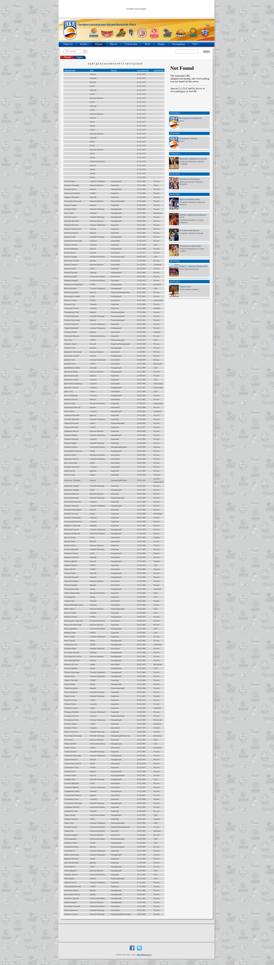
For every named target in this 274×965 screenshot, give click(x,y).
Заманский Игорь (71, 427)
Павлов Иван (69, 676)
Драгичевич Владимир (73, 384)
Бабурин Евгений (71, 225)
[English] (208, 25)
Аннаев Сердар (70, 205)
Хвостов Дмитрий (71, 863)
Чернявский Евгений (72, 886)
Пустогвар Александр (73, 736)
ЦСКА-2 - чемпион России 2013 (193, 266)
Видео (161, 44)
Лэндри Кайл (69, 601)
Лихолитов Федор (71, 581)
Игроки (98, 44)
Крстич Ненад (69, 537)
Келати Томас (69, 475)
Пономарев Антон (71, 720)
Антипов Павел (70, 209)
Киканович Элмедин (72, 480)
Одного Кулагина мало (189, 199)
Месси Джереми (70, 629)
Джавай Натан (70, 364)
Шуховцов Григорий (72, 906)
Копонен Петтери (71, 514)
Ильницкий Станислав (73, 451)
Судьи (79, 57)
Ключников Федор (71, 498)
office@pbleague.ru (144, 955)
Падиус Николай (71, 680)
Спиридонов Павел (72, 791)
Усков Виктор (69, 851)
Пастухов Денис (70, 692)
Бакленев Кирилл (71, 233)
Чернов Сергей (70, 882)
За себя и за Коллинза (189, 179)
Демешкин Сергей (71, 356)
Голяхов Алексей (71, 324)
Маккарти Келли (70, 617)
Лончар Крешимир (71, 589)
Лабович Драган (70, 561)
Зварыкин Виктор (71, 431)
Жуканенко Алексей (72, 407)
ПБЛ (194, 44)
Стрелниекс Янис (71, 799)
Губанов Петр (69, 348)
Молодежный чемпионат (190, 118)
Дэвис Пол (68, 391)
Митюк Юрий (69, 637)
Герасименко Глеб (71, 312)
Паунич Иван (69, 696)
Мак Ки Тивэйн (70, 613)
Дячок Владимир (71, 395)
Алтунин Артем (70, 189)
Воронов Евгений (71, 292)
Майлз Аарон (69, 609)
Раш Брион (68, 740)
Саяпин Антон (69, 771)
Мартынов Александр (73, 625)
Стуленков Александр (73, 803)
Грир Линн (68, 340)
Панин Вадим (69, 684)
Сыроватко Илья (71, 811)
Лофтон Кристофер (72, 593)
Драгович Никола (71, 388)
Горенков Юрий (70, 332)
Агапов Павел (69, 181)
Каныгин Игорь (70, 455)
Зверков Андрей (70, 435)
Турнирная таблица (188, 138)
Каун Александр (70, 463)
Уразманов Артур (71, 847)
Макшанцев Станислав (73, 621)
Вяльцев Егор (69, 304)
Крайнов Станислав (72, 526)
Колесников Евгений (72, 502)
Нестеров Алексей (71, 652)
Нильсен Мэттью (71, 664)
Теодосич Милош (71, 819)
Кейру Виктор (69, 471)
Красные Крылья (96, 98)
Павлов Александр (71, 672)
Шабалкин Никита (71, 890)
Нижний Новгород (97, 209)
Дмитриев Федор (71, 372)
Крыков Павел (70, 541)
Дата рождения (143, 70)
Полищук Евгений (71, 712)
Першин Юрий (70, 704)
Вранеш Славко (70, 300)
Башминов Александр (73, 241)
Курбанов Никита (71, 553)
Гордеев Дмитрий (71, 328)
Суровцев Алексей (71, 807)
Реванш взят (185, 287)
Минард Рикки (69, 633)
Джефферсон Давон (72, 368)
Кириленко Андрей (71, 490)
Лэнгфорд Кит (69, 597)
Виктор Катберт (70, 288)
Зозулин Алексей (71, 439)
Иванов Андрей (70, 443)
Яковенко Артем (70, 914)
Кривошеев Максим (72, 533)
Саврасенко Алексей (72, 763)
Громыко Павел (70, 344)
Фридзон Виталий (71, 859)
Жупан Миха (69, 411)
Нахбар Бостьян (70, 645)
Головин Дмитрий (71, 316)
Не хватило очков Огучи (190, 246)
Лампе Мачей (69, 569)
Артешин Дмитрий (71, 221)
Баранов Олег (69, 237)
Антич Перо (69, 213)
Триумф (93, 78)
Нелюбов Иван (70, 648)
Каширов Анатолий (71, 467)
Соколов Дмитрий (71, 783)
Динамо (93, 189)
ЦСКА (92, 86)
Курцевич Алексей (71, 557)
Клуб (92, 70)
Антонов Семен (70, 217)
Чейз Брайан (69, 878)
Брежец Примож (70, 265)
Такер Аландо (69, 815)
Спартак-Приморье (97, 181)
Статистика (131, 44)
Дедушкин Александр (72, 352)
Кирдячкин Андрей (71, 486)
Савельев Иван (70, 752)
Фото (147, 44)
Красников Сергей (71, 529)
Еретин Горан (69, 403)
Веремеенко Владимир (73, 284)
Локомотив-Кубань (97, 161)
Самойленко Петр (71, 767)
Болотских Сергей (71, 261)
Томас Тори (69, 823)
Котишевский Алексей (73, 522)
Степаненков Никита (72, 795)
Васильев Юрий (70, 276)
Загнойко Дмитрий (71, 419)
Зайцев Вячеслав (71, 423)
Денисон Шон (69, 360)
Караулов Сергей (71, 459)
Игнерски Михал (70, 447)
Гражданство (158, 70)
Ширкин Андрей (70, 902)
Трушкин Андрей (71, 835)
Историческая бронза (189, 230)
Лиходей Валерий (71, 577)
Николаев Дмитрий (71, 660)
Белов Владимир (71, 249)
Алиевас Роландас (71, 185)
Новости (67, 44)
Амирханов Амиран (72, 193)
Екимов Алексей (70, 399)
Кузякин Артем (70, 545)
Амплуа (114, 70)
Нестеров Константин (73, 656)
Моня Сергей (69, 641)
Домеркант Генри (71, 380)
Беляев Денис (69, 253)
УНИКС (93, 193)
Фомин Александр (71, 855)
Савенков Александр (72, 756)
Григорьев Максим (71, 336)
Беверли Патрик (70, 245)
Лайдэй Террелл (70, 565)
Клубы (83, 44)
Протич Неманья (71, 732)
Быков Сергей (69, 269)
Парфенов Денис (71, 688)
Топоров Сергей (70, 827)
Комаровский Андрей (72, 510)
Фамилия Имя (69, 70)
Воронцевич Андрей (72, 296)
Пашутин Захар (70, 700)
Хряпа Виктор (69, 867)
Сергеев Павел (70, 775)
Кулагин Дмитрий (71, 549)
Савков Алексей (70, 760)
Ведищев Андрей (71, 280)
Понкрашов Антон (71, 716)
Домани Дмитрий (71, 376)
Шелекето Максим (71, 898)
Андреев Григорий (71, 197)
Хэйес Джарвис (70, 871)
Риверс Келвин (70, 744)
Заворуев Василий (71, 415)
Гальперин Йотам (71, 308)
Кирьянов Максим (71, 494)
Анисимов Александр (72, 201)
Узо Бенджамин (70, 839)
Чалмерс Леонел (71, 875)
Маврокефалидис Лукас (74, 605)
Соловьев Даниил (71, 787)
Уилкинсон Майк (70, 843)
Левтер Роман (70, 573)
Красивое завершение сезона (193, 159)
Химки (92, 126)
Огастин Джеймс (71, 668)
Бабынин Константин (72, 229)
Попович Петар (70, 728)
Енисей (93, 74)
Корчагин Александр (72, 518)
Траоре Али (68, 831)
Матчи (113, 44)
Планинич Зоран (71, 708)
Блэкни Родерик (70, 257)
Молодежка (178, 44)
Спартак (93, 213)
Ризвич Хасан (69, 748)
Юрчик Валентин (71, 910)
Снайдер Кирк (69, 779)
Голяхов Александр (72, 320)
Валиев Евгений (70, 272)
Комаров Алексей (71, 506)
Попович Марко (70, 724)
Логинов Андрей (70, 585)
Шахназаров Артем (72, 894)
